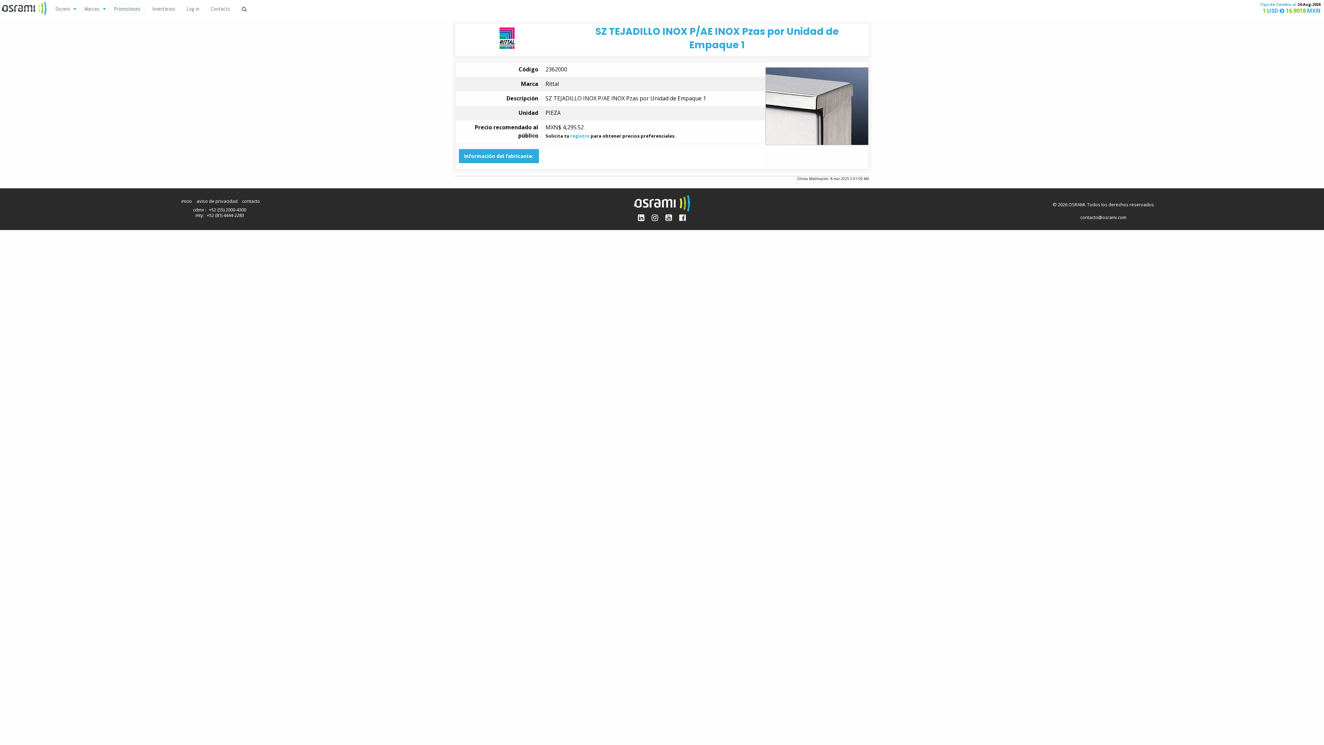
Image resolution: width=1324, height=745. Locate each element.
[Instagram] (655, 217)
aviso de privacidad (217, 201)
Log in (193, 8)
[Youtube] (668, 217)
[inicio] (25, 7)
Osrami (63, 8)
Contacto (220, 8)
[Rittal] (507, 37)
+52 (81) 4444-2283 (225, 215)
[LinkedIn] (641, 217)
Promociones (127, 8)
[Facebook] (682, 217)
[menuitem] (64, 8)
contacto (251, 201)
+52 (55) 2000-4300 (227, 209)
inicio (186, 201)
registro (580, 136)
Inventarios (163, 8)
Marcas (92, 8)
